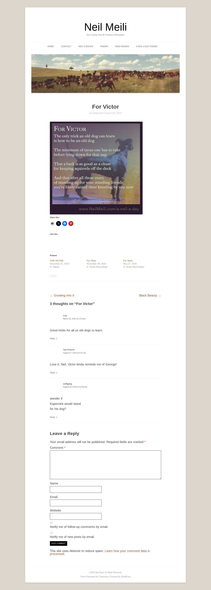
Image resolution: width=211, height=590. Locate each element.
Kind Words (122, 46)
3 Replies (53, 276)
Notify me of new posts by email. (72, 537)
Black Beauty (150, 295)
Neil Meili (105, 27)
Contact (66, 46)
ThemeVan (103, 576)
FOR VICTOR (56, 260)
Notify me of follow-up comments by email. (79, 526)
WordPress (126, 576)
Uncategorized (96, 113)
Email (53, 497)
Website (55, 510)
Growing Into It (62, 295)
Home (50, 46)
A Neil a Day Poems (146, 46)
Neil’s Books (85, 46)
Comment (57, 447)
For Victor (91, 260)
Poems (104, 46)
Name (54, 483)
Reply (52, 338)
